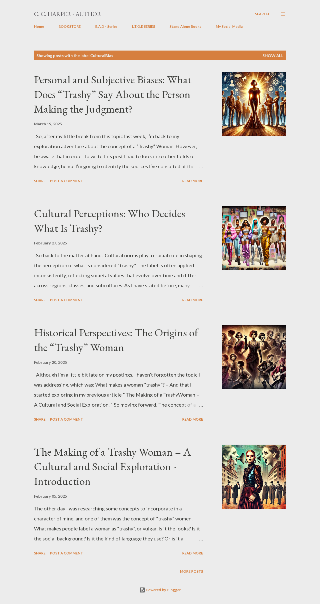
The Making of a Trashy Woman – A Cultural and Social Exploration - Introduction (112, 466)
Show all (273, 55)
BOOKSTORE (69, 26)
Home (39, 26)
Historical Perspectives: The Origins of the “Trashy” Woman (116, 339)
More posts (191, 571)
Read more (192, 181)
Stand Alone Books (185, 26)
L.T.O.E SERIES (143, 26)
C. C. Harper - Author (67, 14)
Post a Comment (66, 181)
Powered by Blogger (163, 589)
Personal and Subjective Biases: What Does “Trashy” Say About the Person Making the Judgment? (112, 94)
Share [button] (40, 181)
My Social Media (229, 26)
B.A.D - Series (106, 26)
